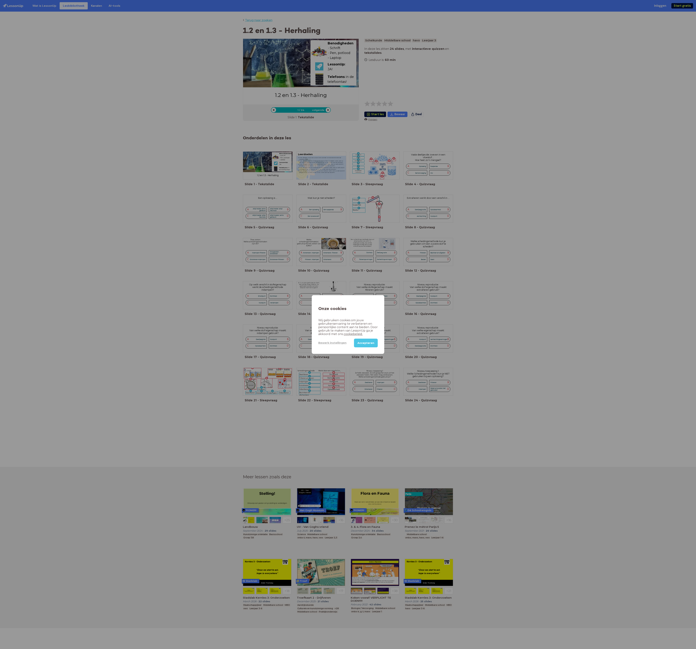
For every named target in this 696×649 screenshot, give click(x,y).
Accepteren (365, 343)
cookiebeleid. (353, 334)
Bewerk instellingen (332, 342)
